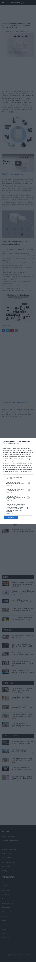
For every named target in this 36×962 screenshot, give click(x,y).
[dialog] (18, 481)
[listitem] (18, 478)
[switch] (28, 483)
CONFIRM (11, 517)
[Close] (32, 442)
